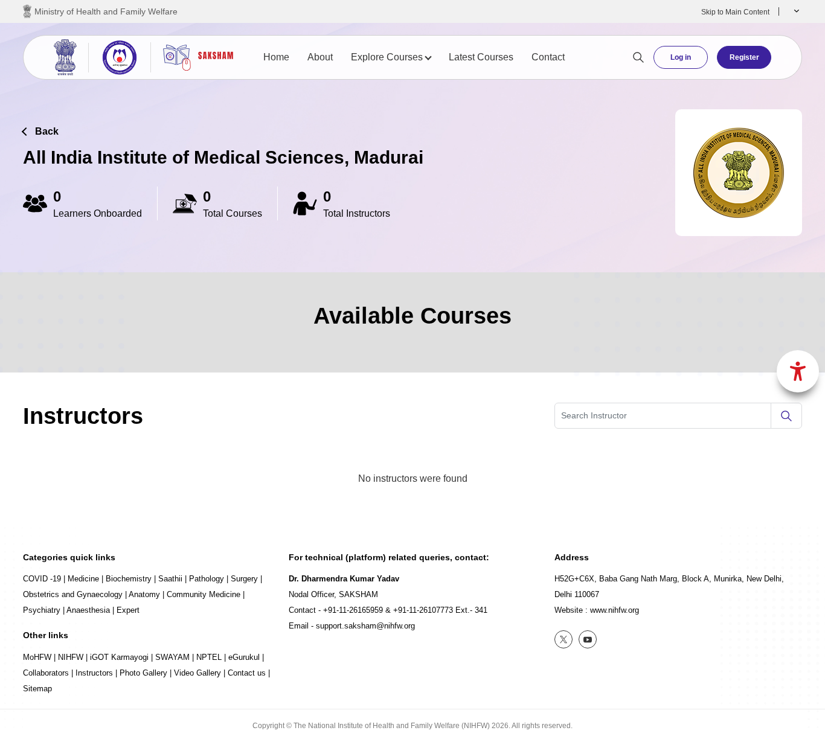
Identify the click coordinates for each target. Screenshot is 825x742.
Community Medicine (203, 594)
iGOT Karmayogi (119, 657)
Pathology (206, 578)
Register (744, 57)
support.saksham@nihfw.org (365, 625)
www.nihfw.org (614, 610)
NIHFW (70, 657)
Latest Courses (481, 57)
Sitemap (37, 688)
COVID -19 (42, 578)
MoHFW (37, 657)
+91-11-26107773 (423, 610)
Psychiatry (41, 610)
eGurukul (244, 657)
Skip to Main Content (735, 12)
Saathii (170, 578)
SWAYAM (172, 657)
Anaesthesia (88, 610)
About (320, 57)
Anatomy (144, 594)
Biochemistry (129, 578)
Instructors (94, 672)
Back (47, 131)
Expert (128, 610)
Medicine (83, 578)
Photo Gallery (143, 672)
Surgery (244, 578)
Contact (548, 57)
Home (276, 57)
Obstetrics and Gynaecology (73, 594)
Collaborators (46, 672)
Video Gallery (197, 672)
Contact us (247, 672)
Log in (680, 57)
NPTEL (209, 657)
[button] (795, 11)
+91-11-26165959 (353, 610)
